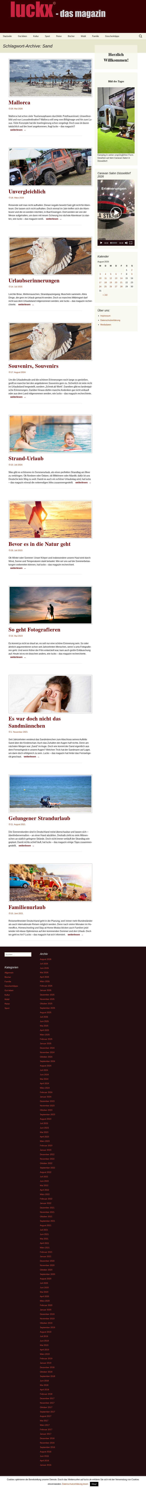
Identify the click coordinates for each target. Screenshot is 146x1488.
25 (105, 286)
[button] (116, 212)
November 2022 (47, 1159)
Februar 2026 (46, 986)
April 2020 (44, 1296)
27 (116, 286)
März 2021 (45, 1247)
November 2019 (47, 1318)
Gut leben (22, 36)
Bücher (71, 36)
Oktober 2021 (46, 1216)
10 (100, 278)
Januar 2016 (45, 1465)
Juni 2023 (44, 1128)
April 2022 (44, 1190)
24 (100, 286)
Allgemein (9, 972)
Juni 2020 (44, 1287)
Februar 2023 (46, 1145)
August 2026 (45, 959)
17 (100, 282)
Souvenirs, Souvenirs (33, 366)
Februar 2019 (46, 1358)
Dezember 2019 (47, 1314)
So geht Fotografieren (34, 629)
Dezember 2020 (47, 1261)
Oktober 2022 (46, 1163)
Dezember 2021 (47, 1207)
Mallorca (19, 102)
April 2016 (44, 1460)
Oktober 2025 (46, 1003)
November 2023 (47, 1105)
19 (111, 282)
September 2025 (47, 1008)
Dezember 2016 (47, 1438)
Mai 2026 (44, 972)
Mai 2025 (44, 1026)
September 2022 (47, 1168)
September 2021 (47, 1221)
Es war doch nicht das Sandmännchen (35, 721)
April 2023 (44, 1136)
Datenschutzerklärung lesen (75, 1484)
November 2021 (47, 1212)
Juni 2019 (44, 1341)
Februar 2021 (46, 1252)
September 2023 (47, 1114)
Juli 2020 (44, 1283)
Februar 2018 (46, 1394)
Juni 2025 (44, 1021)
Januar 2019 (45, 1363)
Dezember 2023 (47, 1101)
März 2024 (45, 1088)
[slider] (113, 243)
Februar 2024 (46, 1092)
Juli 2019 (44, 1336)
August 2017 (45, 1416)
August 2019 (45, 1332)
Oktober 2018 (46, 1372)
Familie (95, 36)
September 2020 (47, 1274)
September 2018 (47, 1376)
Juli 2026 (44, 963)
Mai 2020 (44, 1292)
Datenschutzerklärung (110, 320)
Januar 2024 (45, 1097)
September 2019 (47, 1327)
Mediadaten (105, 324)
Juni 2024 (44, 1074)
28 (121, 286)
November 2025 (47, 999)
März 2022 (45, 1194)
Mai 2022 (44, 1185)
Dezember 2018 (47, 1367)
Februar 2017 (46, 1429)
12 (111, 278)
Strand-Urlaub (26, 458)
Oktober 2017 (46, 1407)
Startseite (7, 36)
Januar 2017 (45, 1434)
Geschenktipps (112, 36)
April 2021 (44, 1243)
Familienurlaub (27, 907)
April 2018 (44, 1389)
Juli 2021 (44, 1230)
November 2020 (47, 1265)
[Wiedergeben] (101, 242)
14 (121, 278)
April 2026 (44, 977)
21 (121, 282)
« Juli (105, 295)
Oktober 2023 (46, 1110)
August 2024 (45, 1066)
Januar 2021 (45, 1256)
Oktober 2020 (46, 1270)
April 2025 (44, 1030)
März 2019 (45, 1354)
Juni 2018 (44, 1381)
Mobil (83, 36)
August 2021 (45, 1225)
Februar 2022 (46, 1199)
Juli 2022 (44, 1176)
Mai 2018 (44, 1385)
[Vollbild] (130, 242)
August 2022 (45, 1172)
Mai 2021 (44, 1239)
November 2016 (47, 1443)
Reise (59, 36)
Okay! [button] (94, 1484)
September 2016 (47, 1447)
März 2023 (45, 1141)
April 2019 (44, 1349)
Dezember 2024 (47, 1048)
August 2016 (45, 1452)
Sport (47, 36)
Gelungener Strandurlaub (39, 818)
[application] (116, 213)
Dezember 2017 (47, 1398)
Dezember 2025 (47, 995)
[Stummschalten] (126, 242)
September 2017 (47, 1412)
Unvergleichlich (27, 191)
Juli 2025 (44, 1017)
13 (116, 278)
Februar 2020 (46, 1305)
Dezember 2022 (47, 1154)
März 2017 (45, 1425)
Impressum (105, 316)
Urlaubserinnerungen (34, 280)
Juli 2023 (44, 1123)
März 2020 (45, 1301)
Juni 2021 (44, 1234)
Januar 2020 (45, 1310)
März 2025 (45, 1034)
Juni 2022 (44, 1181)
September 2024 (47, 1061)
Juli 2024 (44, 1070)
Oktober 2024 (46, 1057)
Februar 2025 (46, 1039)
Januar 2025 (45, 1043)
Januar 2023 (45, 1150)
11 (106, 278)
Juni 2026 (44, 968)
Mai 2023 (44, 1132)
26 (111, 286)
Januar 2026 (45, 990)
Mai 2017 (44, 1420)
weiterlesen (18, 130)
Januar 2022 (45, 1203)
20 (116, 282)
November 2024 (47, 1052)
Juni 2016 (44, 1456)
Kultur (36, 36)
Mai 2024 (44, 1079)
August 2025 (45, 1012)
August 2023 (45, 1119)
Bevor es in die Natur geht (40, 544)
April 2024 (44, 1083)
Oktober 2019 (46, 1323)
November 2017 (47, 1403)
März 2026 (45, 981)
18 (105, 282)
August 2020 (45, 1278)
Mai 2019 (44, 1345)
